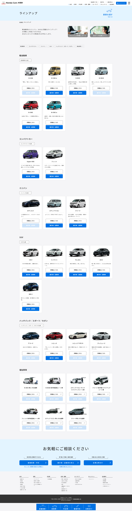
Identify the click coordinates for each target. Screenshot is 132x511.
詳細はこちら (31, 88)
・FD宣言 (76, 482)
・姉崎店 (21, 484)
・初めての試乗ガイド (37, 482)
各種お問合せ (110, 2)
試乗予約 (102, 2)
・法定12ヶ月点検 (64, 480)
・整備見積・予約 (64, 490)
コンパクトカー (33, 46)
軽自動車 (22, 46)
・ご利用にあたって (105, 486)
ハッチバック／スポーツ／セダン (64, 46)
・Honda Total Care (78, 484)
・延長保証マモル (64, 488)
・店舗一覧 (21, 479)
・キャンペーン (91, 479)
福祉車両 (79, 46)
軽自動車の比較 (25, 60)
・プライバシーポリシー (106, 484)
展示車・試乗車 (54, 93)
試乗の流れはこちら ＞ (66, 466)
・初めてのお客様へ (78, 479)
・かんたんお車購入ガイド (37, 485)
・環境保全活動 (105, 482)
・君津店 (21, 480)
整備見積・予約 (94, 2)
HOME (21, 22)
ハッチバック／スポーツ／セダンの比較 (31, 325)
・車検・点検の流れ (64, 479)
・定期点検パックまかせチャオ (65, 487)
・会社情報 (104, 479)
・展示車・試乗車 (36, 480)
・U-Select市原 (22, 487)
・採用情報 (104, 480)
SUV (51, 46)
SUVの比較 (23, 242)
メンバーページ (121, 3)
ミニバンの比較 (25, 193)
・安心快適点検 (63, 482)
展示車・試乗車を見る (66, 463)
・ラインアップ (36, 479)
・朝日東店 (21, 482)
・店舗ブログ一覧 (22, 489)
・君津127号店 (22, 486)
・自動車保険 (76, 480)
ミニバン (43, 46)
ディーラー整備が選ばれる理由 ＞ (33, 466)
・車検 (62, 484)
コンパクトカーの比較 (26, 143)
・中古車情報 (49, 479)
